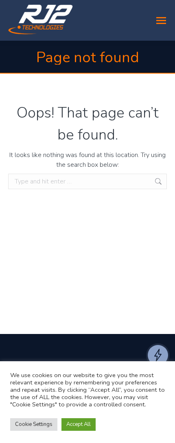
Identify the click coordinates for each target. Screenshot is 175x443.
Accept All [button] (78, 424)
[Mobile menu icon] (161, 20)
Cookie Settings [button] (33, 424)
